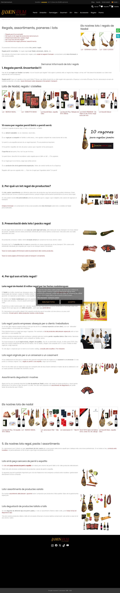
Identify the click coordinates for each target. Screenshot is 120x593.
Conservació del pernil (71, 565)
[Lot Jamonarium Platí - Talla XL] (50, 418)
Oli (71, 13)
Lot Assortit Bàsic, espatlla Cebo (49, 112)
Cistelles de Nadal (44, 567)
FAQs (99, 570)
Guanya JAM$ (44, 562)
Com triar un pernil (71, 559)
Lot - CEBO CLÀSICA (106, 49)
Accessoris (85, 13)
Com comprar (99, 557)
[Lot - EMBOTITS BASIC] (30, 100)
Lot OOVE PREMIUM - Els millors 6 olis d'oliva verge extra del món (88, 113)
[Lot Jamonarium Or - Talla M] (69, 418)
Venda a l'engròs (44, 570)
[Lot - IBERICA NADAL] (11, 100)
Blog (44, 575)
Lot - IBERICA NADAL (9, 112)
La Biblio (71, 580)
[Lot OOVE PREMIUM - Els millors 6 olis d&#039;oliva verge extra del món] (89, 100)
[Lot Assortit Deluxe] (108, 100)
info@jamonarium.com (15, 562)
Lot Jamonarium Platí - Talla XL (50, 430)
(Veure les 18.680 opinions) (60, 2)
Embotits (44, 13)
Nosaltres (44, 565)
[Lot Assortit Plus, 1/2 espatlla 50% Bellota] (11, 418)
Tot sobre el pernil (71, 557)
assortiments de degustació (60, 385)
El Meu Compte (99, 573)
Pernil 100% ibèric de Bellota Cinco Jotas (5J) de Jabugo (89, 430)
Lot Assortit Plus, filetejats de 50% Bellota (69, 112)
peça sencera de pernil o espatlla (20, 465)
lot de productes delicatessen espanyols (57, 331)
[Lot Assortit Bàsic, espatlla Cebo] (50, 100)
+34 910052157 (21, 568)
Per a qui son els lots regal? (14, 39)
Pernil (35, 13)
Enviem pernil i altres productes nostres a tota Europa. (26, 313)
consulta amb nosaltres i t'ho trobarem (52, 349)
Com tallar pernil (71, 562)
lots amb (7, 465)
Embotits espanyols (71, 570)
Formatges (54, 13)
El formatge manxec (71, 578)
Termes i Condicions (99, 562)
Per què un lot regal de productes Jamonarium (21, 36)
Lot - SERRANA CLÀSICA (89, 49)
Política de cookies (99, 567)
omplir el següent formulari (45, 54)
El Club (44, 559)
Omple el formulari (7, 206)
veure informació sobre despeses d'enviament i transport (39, 81)
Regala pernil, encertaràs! (14, 34)
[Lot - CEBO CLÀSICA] (109, 40)
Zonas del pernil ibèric (71, 567)
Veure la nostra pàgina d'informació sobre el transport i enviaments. (23, 256)
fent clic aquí (17, 565)
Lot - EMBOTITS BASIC (29, 112)
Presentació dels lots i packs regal (17, 38)
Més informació (42, 297)
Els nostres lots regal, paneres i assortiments (20, 41)
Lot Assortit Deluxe (105, 112)
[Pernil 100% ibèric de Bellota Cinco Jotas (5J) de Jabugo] (89, 418)
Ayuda (99, 575)
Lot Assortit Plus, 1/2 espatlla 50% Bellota (11, 430)
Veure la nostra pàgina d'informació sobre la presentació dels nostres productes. (27, 251)
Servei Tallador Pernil (44, 573)
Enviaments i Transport (99, 559)
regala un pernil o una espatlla (32, 361)
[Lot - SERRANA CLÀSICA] (90, 40)
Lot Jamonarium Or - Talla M (69, 430)
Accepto (71, 302)
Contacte (44, 557)
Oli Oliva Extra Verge (71, 573)
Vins (76, 13)
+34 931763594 (12, 568)
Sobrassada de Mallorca (71, 575)
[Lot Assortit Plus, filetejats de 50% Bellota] (69, 100)
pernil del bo (46, 308)
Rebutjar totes (48, 302)
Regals (94, 13)
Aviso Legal (99, 565)
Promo (101, 13)
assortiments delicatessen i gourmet (20, 493)
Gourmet (64, 13)
